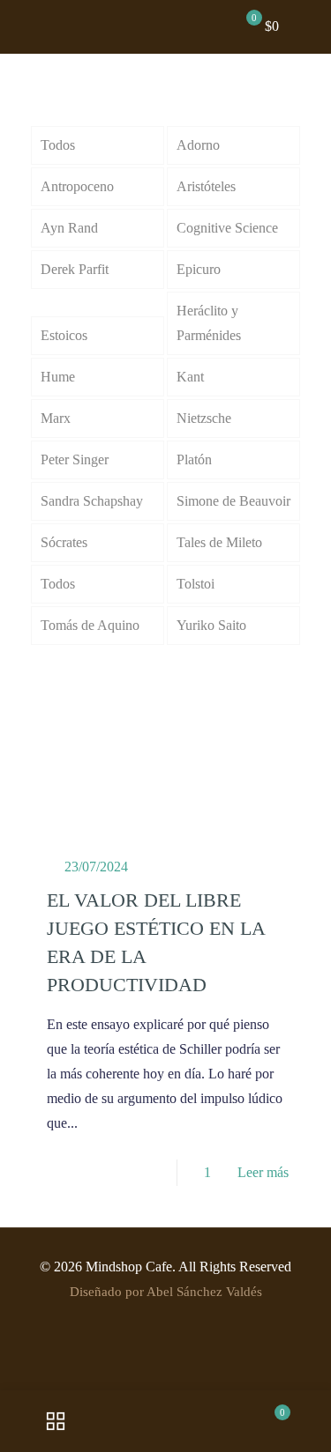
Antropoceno (77, 186)
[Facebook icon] (110, 1325)
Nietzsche (204, 418)
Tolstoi (195, 583)
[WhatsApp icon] (202, 1325)
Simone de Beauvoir (233, 500)
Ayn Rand (69, 227)
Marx (56, 418)
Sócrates (64, 542)
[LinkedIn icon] (147, 1325)
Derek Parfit (75, 269)
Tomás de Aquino (90, 625)
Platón (194, 459)
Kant (190, 376)
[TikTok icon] (184, 1325)
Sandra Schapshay (92, 500)
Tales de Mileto (219, 542)
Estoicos (64, 335)
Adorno (198, 144)
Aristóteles (206, 186)
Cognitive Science (227, 227)
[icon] (221, 1325)
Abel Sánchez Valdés (204, 1291)
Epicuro (199, 269)
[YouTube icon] (128, 1325)
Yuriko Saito (211, 625)
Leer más (263, 1172)
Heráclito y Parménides (209, 323)
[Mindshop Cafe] (172, 26)
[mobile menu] (307, 26)
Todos (58, 144)
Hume (58, 376)
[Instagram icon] (165, 1325)
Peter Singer (75, 459)
